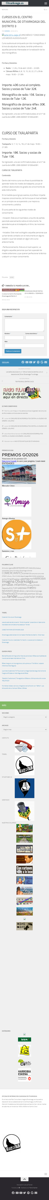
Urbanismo (6, 600)
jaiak (35, 582)
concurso (34, 573)
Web (6, 341)
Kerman (7, 31)
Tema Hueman (33, 1188)
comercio (27, 573)
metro (31, 588)
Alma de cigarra (7, 568)
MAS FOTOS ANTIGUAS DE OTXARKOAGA (26, 441)
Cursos (18, 576)
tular (26, 596)
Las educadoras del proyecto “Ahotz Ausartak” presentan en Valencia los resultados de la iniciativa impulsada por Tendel (23, 623)
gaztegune (27, 578)
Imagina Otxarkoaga (17, 581)
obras (16, 590)
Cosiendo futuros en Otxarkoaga (11, 617)
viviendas (22, 599)
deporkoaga (24, 576)
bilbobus (38, 568)
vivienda (14, 599)
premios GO (32, 593)
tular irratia (36, 596)
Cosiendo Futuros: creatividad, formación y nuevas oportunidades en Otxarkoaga (22, 641)
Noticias (5, 10)
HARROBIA (39, 578)
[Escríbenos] (45, 362)
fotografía (10, 579)
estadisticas (40, 576)
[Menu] (45, 3)
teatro (4, 597)
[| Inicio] (19, 3)
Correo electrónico (31, 333)
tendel (11, 277)
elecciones (32, 576)
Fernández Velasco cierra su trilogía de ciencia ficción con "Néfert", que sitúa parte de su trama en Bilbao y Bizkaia (23, 687)
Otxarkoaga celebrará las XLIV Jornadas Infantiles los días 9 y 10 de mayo (23, 635)
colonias (29, 571)
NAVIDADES (7, 591)
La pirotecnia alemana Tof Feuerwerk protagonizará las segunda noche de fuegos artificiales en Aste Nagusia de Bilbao (24, 672)
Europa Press (7, 651)
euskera (4, 579)
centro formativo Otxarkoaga (18, 571)
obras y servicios (26, 591)
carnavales (5, 571)
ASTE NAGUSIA (30, 568)
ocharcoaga (38, 591)
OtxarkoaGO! (9, 593)
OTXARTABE (22, 594)
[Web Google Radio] (42, 362)
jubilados (30, 585)
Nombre (8, 333)
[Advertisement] (10, 977)
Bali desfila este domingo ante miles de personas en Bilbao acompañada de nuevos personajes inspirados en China (24, 657)
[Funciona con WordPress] (19, 1187)
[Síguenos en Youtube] (26, 362)
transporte (20, 597)
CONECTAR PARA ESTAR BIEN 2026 (13, 630)
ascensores (19, 567)
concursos (41, 573)
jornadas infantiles (14, 585)
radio (40, 594)
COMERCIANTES (12, 573)
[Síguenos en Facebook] (23, 362)
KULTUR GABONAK (18, 588)
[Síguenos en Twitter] (34, 362)
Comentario (9, 316)
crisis (4, 576)
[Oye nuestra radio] (38, 362)
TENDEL (4, 613)
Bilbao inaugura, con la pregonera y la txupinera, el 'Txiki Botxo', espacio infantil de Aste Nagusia (23, 665)
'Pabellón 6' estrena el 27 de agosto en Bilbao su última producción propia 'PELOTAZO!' (24, 680)
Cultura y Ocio (10, 576)
